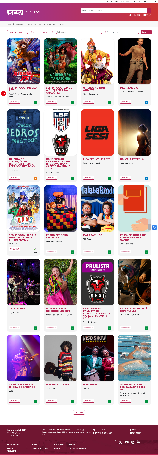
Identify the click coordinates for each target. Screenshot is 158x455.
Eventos (51, 24)
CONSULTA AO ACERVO (40, 448)
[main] (79, 222)
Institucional (13, 444)
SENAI (128, 2)
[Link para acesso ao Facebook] (115, 443)
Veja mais (79, 412)
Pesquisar (146, 32)
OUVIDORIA (136, 433)
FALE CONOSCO (101, 430)
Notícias (62, 24)
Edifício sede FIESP (16, 430)
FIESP (109, 2)
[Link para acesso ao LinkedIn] (138, 443)
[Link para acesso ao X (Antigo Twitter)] (120, 443)
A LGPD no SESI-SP (78, 448)
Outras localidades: (66, 433)
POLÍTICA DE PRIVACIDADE (65, 444)
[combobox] (17, 32)
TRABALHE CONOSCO (103, 433)
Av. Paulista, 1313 (13, 433)
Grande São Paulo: (63, 430)
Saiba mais (14, 102)
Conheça (32, 24)
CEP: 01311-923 (13, 435)
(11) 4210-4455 (62, 430)
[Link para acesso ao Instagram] (132, 443)
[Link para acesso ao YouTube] (127, 443)
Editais (42, 24)
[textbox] (79, 32)
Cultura (20, 24)
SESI (122, 2)
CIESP (116, 2)
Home (9, 24)
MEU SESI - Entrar (141, 15)
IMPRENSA (135, 430)
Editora (58, 448)
